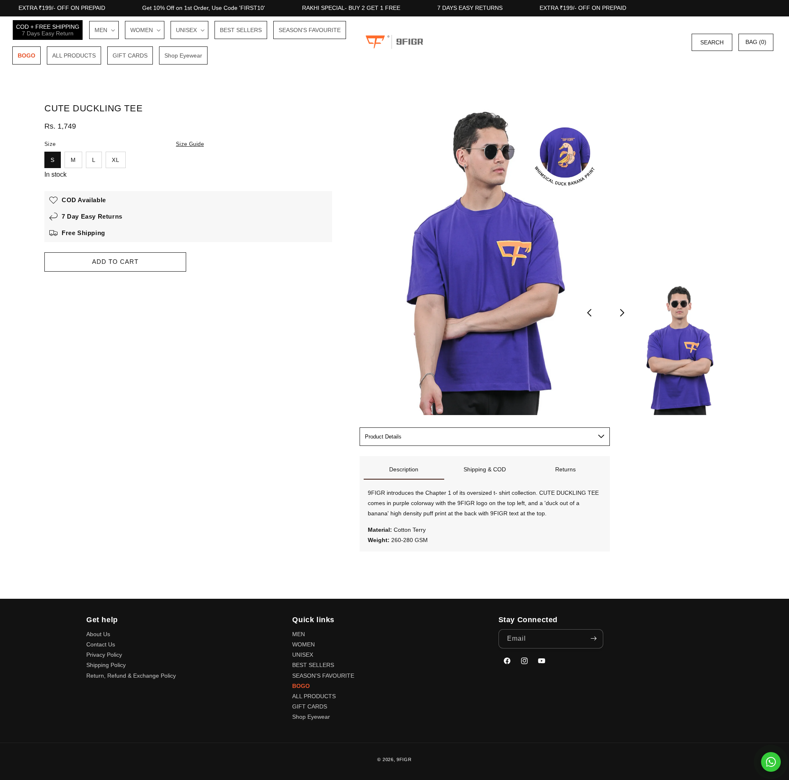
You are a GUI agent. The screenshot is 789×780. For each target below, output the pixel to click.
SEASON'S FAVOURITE (323, 675)
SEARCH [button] (712, 42)
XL (116, 160)
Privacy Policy (104, 654)
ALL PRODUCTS (314, 695)
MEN (298, 633)
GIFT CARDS (309, 706)
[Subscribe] (594, 638)
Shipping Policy (106, 665)
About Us (98, 633)
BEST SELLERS (313, 665)
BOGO (301, 685)
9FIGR (404, 759)
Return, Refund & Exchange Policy (131, 675)
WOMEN (303, 644)
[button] (104, 30)
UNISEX (302, 654)
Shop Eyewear (311, 716)
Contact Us (100, 644)
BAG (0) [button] (755, 42)
